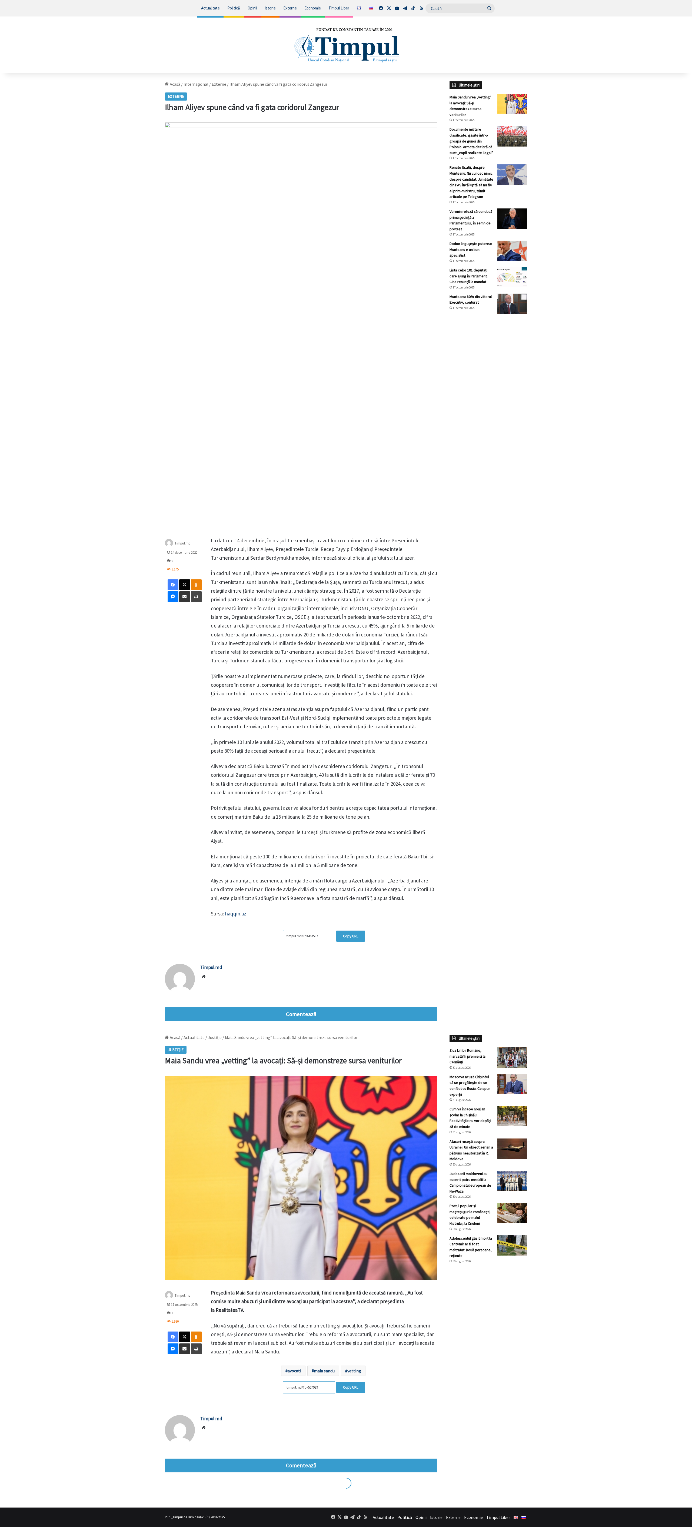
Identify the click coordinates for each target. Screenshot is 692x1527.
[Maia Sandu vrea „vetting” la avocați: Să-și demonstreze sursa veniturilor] (512, 104)
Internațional (196, 84)
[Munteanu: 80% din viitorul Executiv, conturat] (512, 304)
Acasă (174, 84)
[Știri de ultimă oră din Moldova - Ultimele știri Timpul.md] (346, 44)
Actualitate (210, 8)
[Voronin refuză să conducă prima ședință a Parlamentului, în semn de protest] (512, 218)
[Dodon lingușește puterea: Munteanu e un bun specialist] (512, 251)
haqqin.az (235, 913)
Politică (233, 8)
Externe (290, 8)
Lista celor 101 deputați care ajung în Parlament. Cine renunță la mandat (469, 276)
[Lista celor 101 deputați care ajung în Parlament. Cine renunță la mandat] (512, 277)
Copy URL (350, 936)
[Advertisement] (488, 408)
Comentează (301, 1014)
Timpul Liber (338, 8)
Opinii (252, 8)
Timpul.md (183, 543)
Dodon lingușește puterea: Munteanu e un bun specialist (471, 249)
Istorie (270, 8)
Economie (312, 8)
